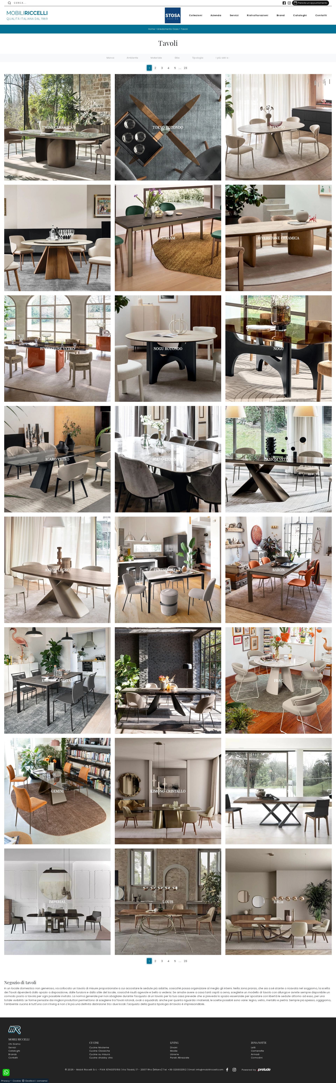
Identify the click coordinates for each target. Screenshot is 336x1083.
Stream (168, 238)
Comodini (256, 1057)
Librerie (174, 1054)
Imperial (57, 902)
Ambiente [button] (132, 57)
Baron (278, 570)
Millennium (278, 791)
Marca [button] (110, 57)
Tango (278, 127)
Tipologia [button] (197, 57)
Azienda (216, 15)
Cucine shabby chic (101, 1057)
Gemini (57, 791)
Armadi (255, 1054)
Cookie (17, 1080)
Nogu (279, 348)
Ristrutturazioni (257, 15)
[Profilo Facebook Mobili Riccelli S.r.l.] (284, 3)
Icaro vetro (57, 459)
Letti (253, 1047)
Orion (168, 680)
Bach (279, 902)
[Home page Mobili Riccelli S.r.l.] (27, 15)
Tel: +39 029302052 (175, 1069)
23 (185, 68)
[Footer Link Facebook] (227, 1069)
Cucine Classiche (99, 1050)
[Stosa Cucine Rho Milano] (172, 15)
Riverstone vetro (57, 348)
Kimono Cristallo (168, 791)
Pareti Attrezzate (179, 1057)
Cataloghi (300, 15)
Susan (57, 238)
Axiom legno (57, 570)
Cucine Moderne (99, 1047)
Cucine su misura (99, 1054)
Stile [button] (177, 57)
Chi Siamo (14, 1044)
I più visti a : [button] (222, 57)
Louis (168, 902)
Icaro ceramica (168, 459)
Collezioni (195, 15)
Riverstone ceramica (278, 238)
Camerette (257, 1050)
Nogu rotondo (168, 348)
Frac (278, 680)
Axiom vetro (278, 459)
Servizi (234, 15)
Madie (173, 1050)
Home (151, 29)
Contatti (321, 15)
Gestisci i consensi (36, 1080)
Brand (281, 15)
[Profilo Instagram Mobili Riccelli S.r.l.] (289, 3)
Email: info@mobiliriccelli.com (206, 1069)
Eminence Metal (57, 680)
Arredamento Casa (168, 29)
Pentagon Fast (168, 570)
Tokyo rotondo (168, 127)
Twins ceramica (57, 127)
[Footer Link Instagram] (234, 1069)
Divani (173, 1047)
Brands (12, 1054)
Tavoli (184, 29)
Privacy (5, 1080)
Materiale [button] (156, 57)
